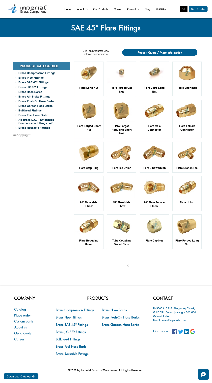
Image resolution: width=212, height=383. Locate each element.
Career (19, 339)
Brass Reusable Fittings (34, 127)
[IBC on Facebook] (174, 331)
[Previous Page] (128, 265)
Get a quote (22, 333)
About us (20, 327)
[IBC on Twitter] (180, 331)
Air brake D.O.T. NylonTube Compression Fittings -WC (36, 121)
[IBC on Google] (192, 331)
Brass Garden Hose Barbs (120, 324)
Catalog (20, 309)
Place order (22, 315)
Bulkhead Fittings (68, 339)
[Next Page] (148, 265)
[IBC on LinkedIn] (186, 331)
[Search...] (183, 9)
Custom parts (23, 321)
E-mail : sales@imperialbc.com (169, 320)
